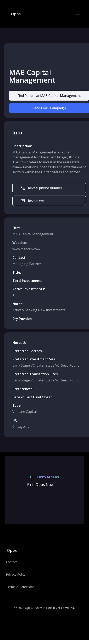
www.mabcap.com (26, 249)
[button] (75, 14)
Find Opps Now (40, 484)
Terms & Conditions (20, 587)
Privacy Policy (15, 574)
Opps (16, 14)
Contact (11, 562)
